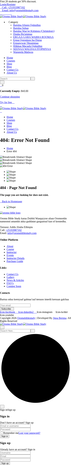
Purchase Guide (15, 261)
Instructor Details (15, 258)
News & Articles (15, 280)
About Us (12, 72)
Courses (11, 60)
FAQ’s (10, 283)
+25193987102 (14, 230)
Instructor (12, 252)
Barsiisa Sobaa (21, 28)
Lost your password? (29, 433)
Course (10, 249)
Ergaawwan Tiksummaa (25, 43)
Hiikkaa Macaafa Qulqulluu (27, 46)
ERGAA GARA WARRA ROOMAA (33, 37)
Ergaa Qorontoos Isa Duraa (27, 40)
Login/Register (8, 4)
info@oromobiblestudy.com (21, 233)
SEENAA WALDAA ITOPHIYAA (32, 49)
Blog (9, 66)
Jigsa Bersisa (59, 318)
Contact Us (12, 69)
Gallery (10, 277)
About (10, 246)
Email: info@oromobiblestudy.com (20, 10)
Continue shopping (10, 96)
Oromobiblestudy (26, 318)
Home (10, 57)
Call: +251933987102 (13, 7)
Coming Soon (14, 286)
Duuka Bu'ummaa (22, 34)
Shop (9, 63)
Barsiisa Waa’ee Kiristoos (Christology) (33, 31)
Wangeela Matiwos (23, 52)
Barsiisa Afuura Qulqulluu (27, 25)
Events (10, 255)
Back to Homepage (12, 201)
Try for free (6, 102)
